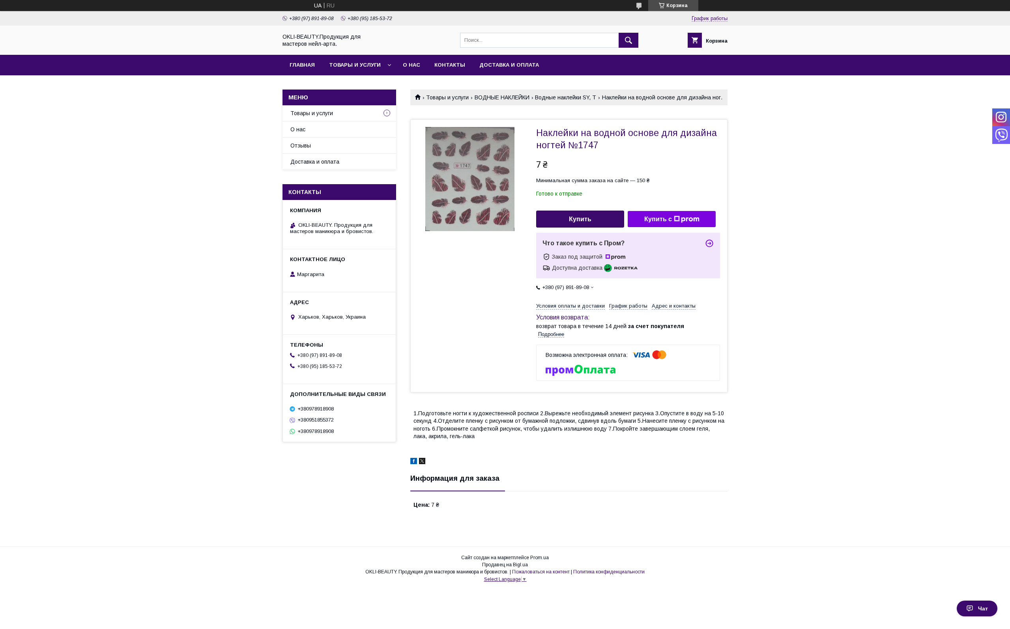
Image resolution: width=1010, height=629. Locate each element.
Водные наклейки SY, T (565, 97)
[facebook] (413, 462)
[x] (422, 462)
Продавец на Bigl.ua (505, 564)
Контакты (449, 65)
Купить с (658, 219)
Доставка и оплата (509, 65)
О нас (411, 65)
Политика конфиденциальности (609, 572)
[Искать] (628, 40)
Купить (580, 219)
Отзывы (300, 145)
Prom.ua (539, 557)
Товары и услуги (355, 65)
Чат (983, 608)
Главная (302, 65)
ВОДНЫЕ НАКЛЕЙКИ (502, 97)
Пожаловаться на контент (541, 572)
